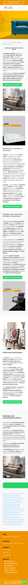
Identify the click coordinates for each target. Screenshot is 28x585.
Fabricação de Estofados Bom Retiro (11, 505)
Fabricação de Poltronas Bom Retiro (11, 507)
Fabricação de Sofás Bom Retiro (10, 509)
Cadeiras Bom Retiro (8, 495)
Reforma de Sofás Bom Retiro (10, 522)
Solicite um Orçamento (12, 85)
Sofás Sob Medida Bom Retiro (13, 524)
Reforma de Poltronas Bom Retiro (17, 521)
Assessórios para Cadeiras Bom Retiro (15, 494)
